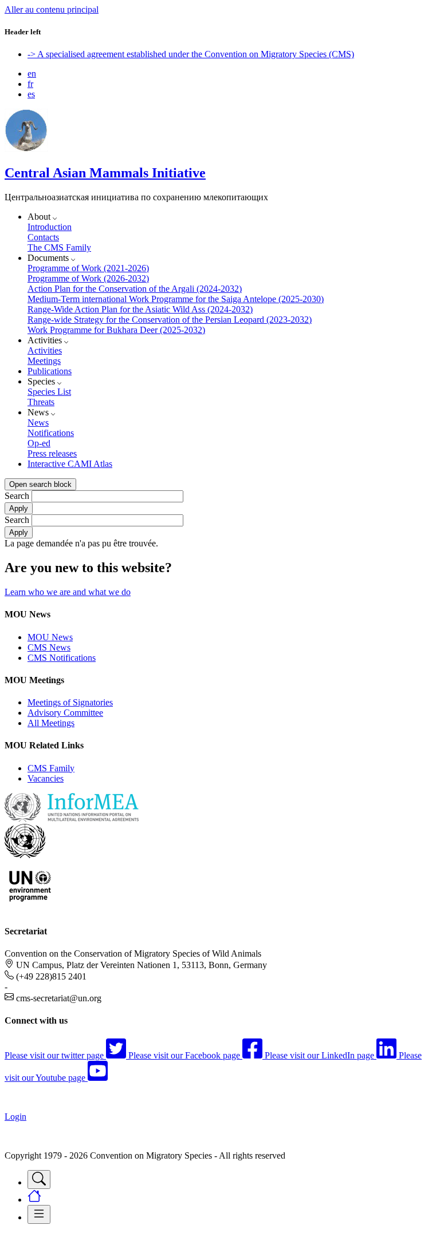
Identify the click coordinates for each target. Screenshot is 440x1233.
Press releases (52, 453)
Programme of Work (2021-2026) (88, 268)
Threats (41, 402)
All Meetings (51, 723)
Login (15, 1116)
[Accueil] (26, 148)
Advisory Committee (65, 712)
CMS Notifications (62, 658)
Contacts (43, 237)
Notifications (51, 433)
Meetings (44, 361)
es (31, 94)
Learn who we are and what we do (68, 592)
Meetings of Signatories (70, 702)
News (38, 422)
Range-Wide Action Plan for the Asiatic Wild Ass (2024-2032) (140, 309)
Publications (50, 371)
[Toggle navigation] (39, 1179)
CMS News (49, 647)
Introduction (50, 227)
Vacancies (46, 778)
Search (17, 496)
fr (30, 84)
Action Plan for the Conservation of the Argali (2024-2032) (135, 289)
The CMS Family (59, 247)
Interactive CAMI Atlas (70, 464)
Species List (49, 392)
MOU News (50, 637)
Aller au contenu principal (52, 9)
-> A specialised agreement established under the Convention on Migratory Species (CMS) (191, 54)
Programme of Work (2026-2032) (88, 278)
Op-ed (39, 443)
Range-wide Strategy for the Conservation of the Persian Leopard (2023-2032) (170, 319)
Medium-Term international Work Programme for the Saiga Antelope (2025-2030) (176, 299)
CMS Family (51, 768)
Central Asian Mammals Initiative (105, 172)
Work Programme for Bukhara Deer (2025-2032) (116, 330)
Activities (45, 350)
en (32, 73)
